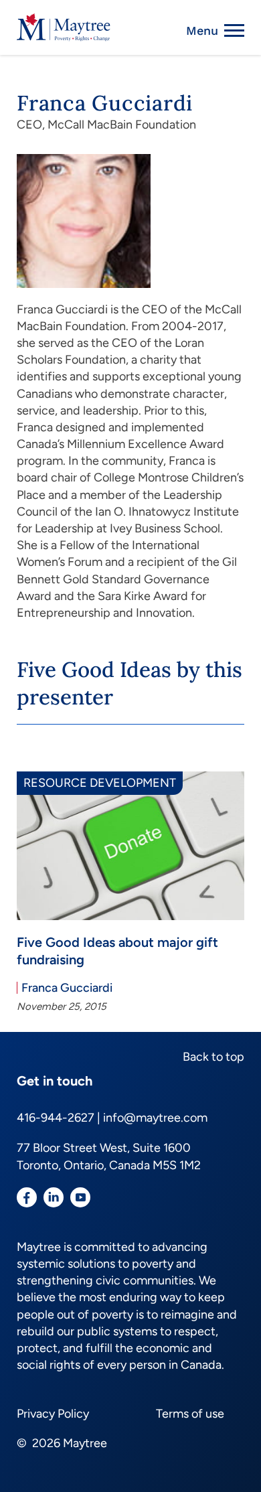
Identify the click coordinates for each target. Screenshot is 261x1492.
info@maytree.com (155, 1117)
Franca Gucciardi (66, 987)
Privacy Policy (53, 1413)
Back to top (213, 1056)
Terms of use (190, 1413)
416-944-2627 (55, 1117)
